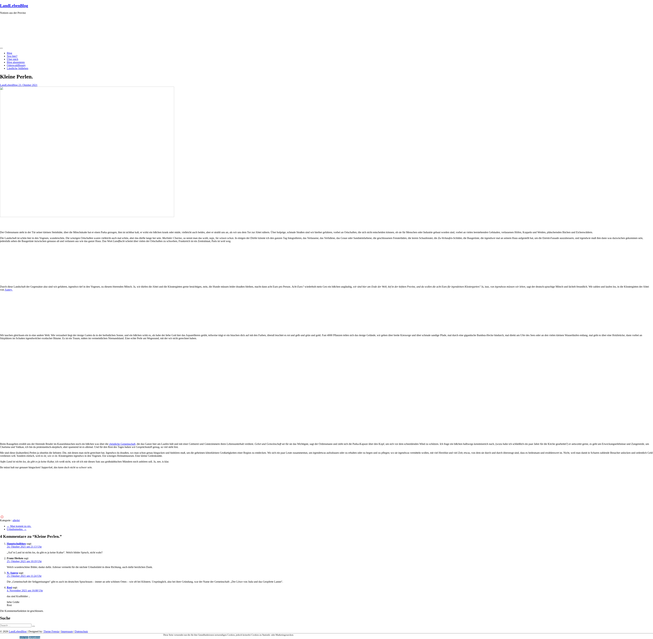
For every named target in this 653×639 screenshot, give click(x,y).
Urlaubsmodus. (17, 529)
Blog (9, 53)
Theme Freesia (51, 631)
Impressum (67, 631)
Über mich (12, 59)
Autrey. (9, 289)
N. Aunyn (12, 572)
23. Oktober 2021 (27, 85)
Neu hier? (12, 56)
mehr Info (24, 637)
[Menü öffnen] (1, 48)
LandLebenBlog (14, 5)
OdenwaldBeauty (16, 65)
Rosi (9, 587)
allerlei (16, 520)
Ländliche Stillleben (17, 68)
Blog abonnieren (16, 62)
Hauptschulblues (16, 543)
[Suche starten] (33, 626)
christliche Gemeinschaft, (122, 443)
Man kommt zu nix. (19, 526)
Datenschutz (81, 631)
